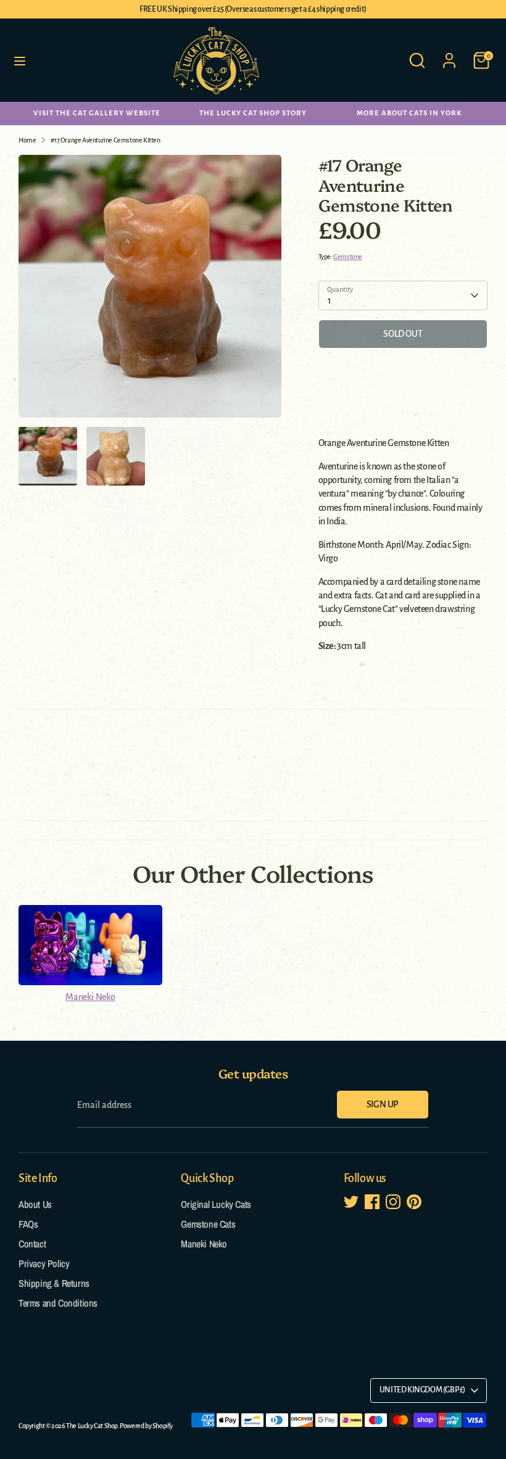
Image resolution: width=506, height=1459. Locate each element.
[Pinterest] (414, 1390)
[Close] (471, 1191)
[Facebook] (372, 1390)
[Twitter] (351, 1390)
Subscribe (386, 1350)
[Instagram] (393, 1390)
